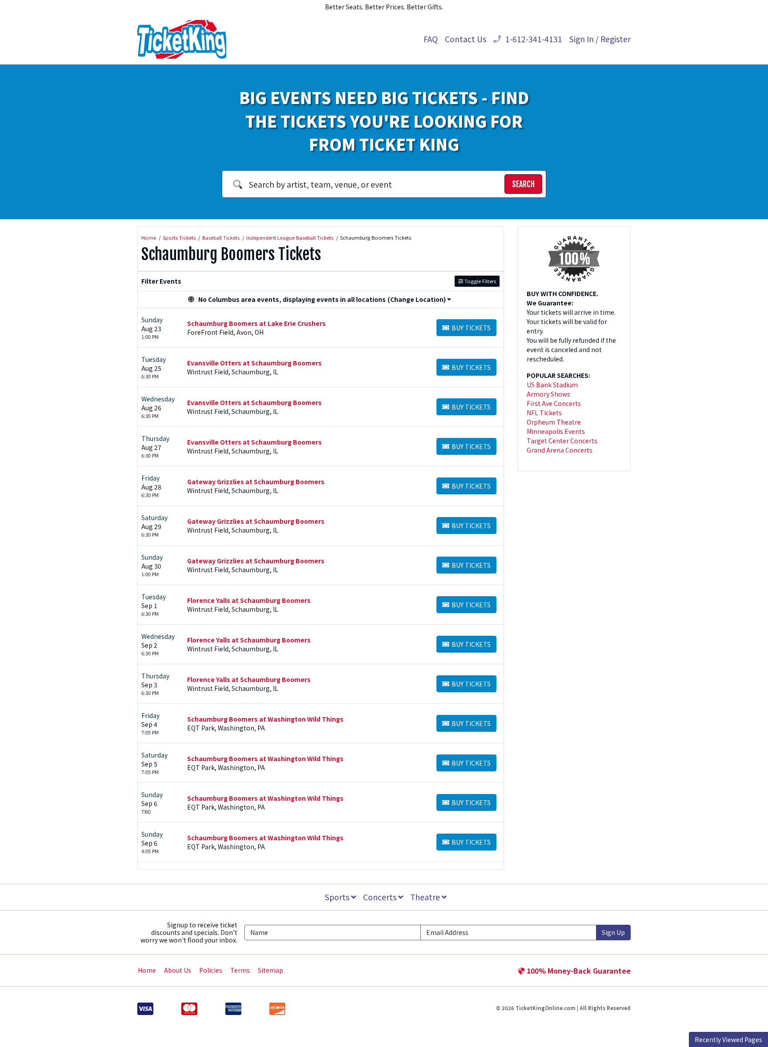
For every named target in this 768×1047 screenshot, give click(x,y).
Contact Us (465, 38)
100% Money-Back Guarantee (578, 970)
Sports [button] (338, 897)
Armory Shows (548, 393)
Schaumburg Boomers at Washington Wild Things (265, 718)
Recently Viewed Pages (728, 1039)
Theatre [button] (426, 897)
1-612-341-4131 (533, 38)
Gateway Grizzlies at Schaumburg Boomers (255, 481)
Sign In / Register (600, 38)
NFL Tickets (544, 412)
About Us (177, 970)
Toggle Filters (479, 281)
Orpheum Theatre (554, 421)
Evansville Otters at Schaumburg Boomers (254, 362)
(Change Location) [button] (417, 299)
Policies (210, 970)
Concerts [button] (380, 897)
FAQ (431, 38)
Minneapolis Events (556, 431)
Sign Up (613, 932)
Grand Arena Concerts (559, 449)
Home (147, 970)
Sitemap (270, 970)
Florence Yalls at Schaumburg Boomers (249, 600)
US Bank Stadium (552, 384)
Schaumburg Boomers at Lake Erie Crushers (256, 323)
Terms (240, 970)
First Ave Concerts (554, 403)
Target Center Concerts (562, 440)
